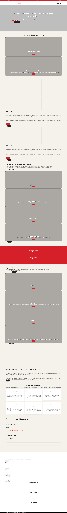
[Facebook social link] (59, 0)
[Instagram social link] (60, 0)
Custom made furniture (8, 476)
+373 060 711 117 (22, 0)
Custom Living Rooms (7, 480)
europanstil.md (8, 512)
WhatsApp (25, 512)
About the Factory (7, 468)
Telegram (23, 512)
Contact (6, 469)
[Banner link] (33, 46)
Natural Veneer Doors (7, 475)
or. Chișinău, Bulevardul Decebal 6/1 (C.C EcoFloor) (13, 0)
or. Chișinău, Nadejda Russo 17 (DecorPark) (31, 0)
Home (6, 463)
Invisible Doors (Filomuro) (8, 474)
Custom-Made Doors (7, 464)
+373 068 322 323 (40, 0)
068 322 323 (10, 424)
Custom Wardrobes (7, 481)
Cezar (20, 512)
